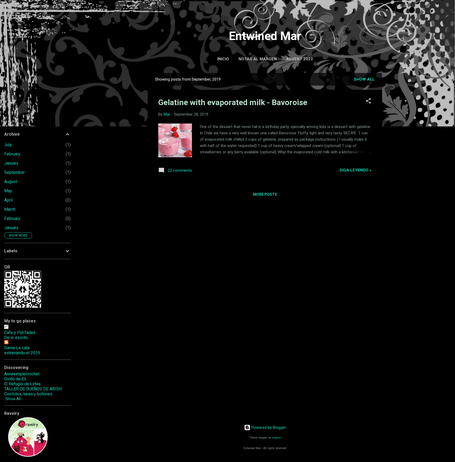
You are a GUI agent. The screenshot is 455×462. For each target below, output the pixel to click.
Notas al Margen (258, 59)
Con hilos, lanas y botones (28, 393)
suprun (276, 437)
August (10, 181)
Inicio (223, 59)
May (8, 190)
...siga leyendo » (354, 170)
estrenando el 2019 (22, 352)
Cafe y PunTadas (19, 332)
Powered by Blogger (268, 427)
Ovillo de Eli (15, 378)
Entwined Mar (265, 36)
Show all (364, 79)
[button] (368, 102)
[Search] (379, 14)
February (12, 153)
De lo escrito (16, 337)
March (10, 209)
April (8, 200)
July (8, 144)
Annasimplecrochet (21, 373)
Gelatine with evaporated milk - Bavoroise (232, 102)
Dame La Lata (16, 347)
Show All (13, 398)
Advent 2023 (299, 59)
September (14, 172)
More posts (265, 194)
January (11, 163)
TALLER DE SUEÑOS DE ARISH (33, 388)
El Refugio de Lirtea (22, 383)
